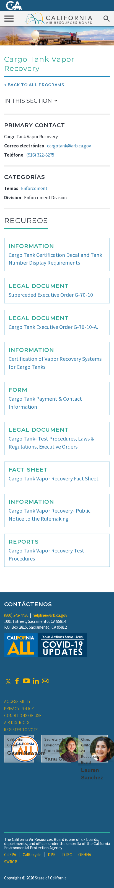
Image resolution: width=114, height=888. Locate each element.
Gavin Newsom (26, 753)
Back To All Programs (36, 84)
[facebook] (16, 681)
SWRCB (10, 861)
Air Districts (16, 722)
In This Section (28, 101)
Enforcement (34, 188)
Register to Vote (21, 729)
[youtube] (26, 681)
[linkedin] (35, 681)
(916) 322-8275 (40, 155)
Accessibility (17, 701)
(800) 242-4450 (16, 615)
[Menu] (9, 18)
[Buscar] (106, 18)
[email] (45, 681)
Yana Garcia (59, 759)
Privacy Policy (19, 708)
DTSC (67, 854)
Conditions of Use (23, 715)
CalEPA (10, 854)
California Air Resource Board (58, 18)
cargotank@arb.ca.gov (69, 146)
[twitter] (8, 681)
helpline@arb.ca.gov (50, 615)
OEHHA (84, 854)
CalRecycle (32, 854)
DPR (52, 854)
